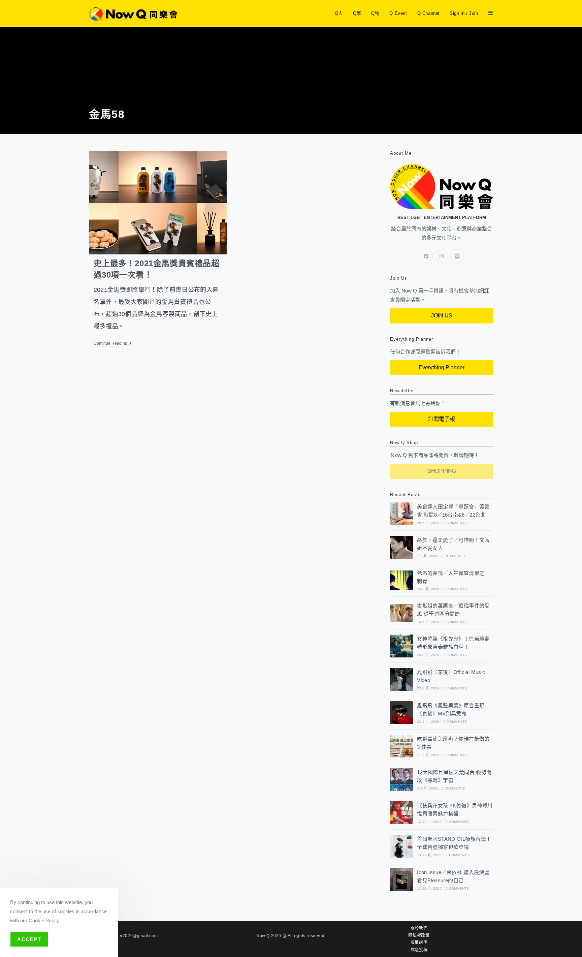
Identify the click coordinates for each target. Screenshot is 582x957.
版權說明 (419, 942)
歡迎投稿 (419, 950)
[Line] (457, 256)
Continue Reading (113, 343)
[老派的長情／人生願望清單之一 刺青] (401, 580)
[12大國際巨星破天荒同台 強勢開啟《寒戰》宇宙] (401, 779)
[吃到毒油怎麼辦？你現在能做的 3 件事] (401, 746)
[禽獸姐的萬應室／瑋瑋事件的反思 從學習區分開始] (401, 612)
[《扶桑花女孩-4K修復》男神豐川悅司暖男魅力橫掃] (401, 812)
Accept (29, 939)
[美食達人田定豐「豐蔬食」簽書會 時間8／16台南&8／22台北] (401, 513)
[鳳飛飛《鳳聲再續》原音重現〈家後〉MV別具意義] (401, 712)
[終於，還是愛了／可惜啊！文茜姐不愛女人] (401, 547)
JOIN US (441, 315)
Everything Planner (441, 367)
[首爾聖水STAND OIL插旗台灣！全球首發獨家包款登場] (401, 846)
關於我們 (419, 928)
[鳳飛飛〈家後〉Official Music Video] (401, 679)
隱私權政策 (418, 935)
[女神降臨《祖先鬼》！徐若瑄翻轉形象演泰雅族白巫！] (401, 646)
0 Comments (455, 523)
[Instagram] (441, 256)
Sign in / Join (464, 13)
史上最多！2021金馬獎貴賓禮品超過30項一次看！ (157, 269)
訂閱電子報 (441, 419)
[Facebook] (426, 256)
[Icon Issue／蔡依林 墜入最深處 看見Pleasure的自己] (401, 879)
